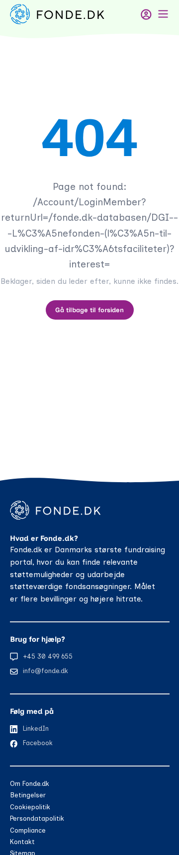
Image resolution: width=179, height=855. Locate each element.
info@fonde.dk (45, 671)
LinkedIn (36, 728)
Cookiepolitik (30, 807)
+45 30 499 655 (48, 656)
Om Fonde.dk (29, 783)
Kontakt (22, 842)
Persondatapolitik (37, 818)
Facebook (38, 743)
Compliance (28, 830)
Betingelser (28, 795)
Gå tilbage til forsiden (89, 310)
